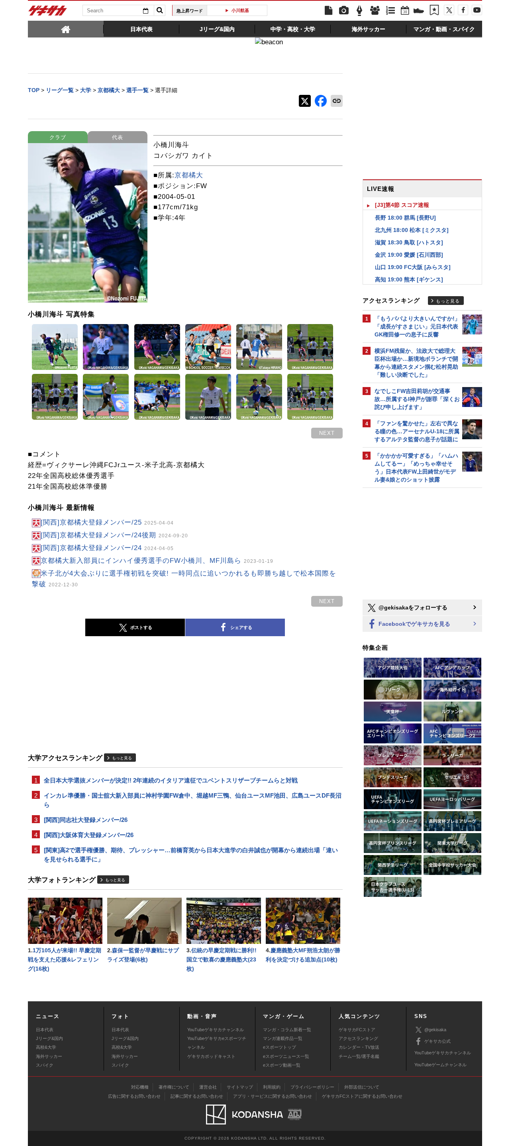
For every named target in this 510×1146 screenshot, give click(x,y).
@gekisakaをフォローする (412, 607)
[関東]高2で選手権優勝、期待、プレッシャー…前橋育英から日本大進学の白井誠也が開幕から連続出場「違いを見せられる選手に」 (191, 855)
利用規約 (271, 1087)
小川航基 (240, 10)
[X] (449, 10)
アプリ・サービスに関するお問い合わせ (272, 1096)
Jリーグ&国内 (49, 1038)
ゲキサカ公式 (437, 1041)
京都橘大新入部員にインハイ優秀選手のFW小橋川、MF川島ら (157, 560)
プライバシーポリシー (312, 1087)
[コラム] (359, 11)
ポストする (141, 627)
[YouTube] (477, 10)
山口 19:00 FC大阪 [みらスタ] (413, 267)
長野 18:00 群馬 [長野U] (405, 217)
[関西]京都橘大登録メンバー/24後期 (114, 535)
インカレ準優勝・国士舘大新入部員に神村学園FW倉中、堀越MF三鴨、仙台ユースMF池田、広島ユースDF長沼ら (192, 800)
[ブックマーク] (434, 11)
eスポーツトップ (279, 1047)
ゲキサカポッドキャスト (211, 1056)
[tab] (66, 29)
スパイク (44, 1065)
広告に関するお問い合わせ (134, 1096)
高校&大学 (46, 1047)
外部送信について (361, 1087)
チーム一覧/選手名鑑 (359, 1056)
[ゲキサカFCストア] (419, 12)
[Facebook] (463, 10)
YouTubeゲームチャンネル (440, 1064)
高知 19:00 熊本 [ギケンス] (409, 279)
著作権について (174, 1087)
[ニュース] (328, 11)
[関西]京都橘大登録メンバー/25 (107, 522)
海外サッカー (49, 1056)
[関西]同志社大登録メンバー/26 (86, 819)
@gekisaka (435, 1029)
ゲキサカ (48, 13)
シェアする (241, 627)
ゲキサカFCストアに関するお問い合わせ (362, 1096)
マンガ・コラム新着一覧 (287, 1029)
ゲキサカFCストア (357, 1029)
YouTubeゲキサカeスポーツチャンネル (216, 1043)
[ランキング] (390, 11)
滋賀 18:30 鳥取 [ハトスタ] (409, 242)
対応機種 (140, 1087)
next (327, 433)
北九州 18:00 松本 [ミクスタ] (412, 230)
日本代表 (44, 1029)
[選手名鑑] (375, 11)
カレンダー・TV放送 (359, 1047)
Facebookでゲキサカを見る (413, 624)
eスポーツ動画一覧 (281, 1065)
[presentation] (66, 29)
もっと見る (122, 758)
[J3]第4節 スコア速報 (402, 205)
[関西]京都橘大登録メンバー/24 (107, 548)
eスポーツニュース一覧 (286, 1056)
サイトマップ (240, 1087)
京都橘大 (189, 175)
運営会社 (208, 1087)
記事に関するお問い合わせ (197, 1096)
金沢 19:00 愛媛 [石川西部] (409, 255)
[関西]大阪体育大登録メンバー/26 (88, 834)
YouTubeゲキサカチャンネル (215, 1029)
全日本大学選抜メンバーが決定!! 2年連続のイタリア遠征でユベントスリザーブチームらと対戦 (171, 780)
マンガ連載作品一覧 (282, 1038)
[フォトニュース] (344, 11)
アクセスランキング (358, 1038)
